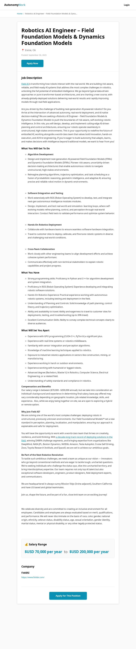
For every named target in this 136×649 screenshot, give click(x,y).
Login (127, 5)
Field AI (25, 83)
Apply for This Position (68, 595)
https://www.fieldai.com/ (32, 577)
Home (19, 13)
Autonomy (14, 5)
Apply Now (32, 63)
